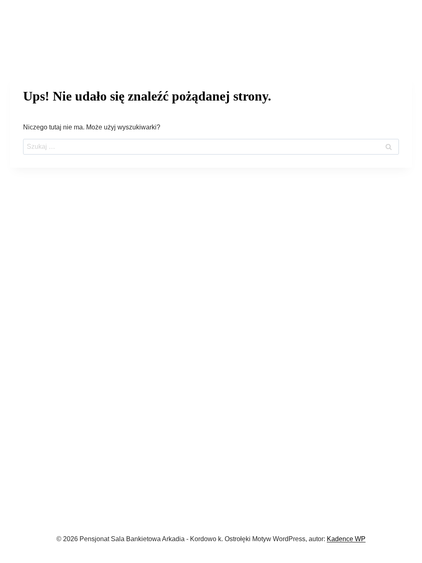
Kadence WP (346, 538)
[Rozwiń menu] (403, 26)
